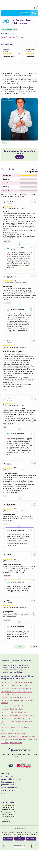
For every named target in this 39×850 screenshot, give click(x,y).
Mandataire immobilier (10, 663)
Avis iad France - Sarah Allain (12, 672)
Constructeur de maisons (9, 807)
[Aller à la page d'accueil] (4, 846)
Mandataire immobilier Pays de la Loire (16, 665)
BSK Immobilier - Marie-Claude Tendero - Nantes (18, 736)
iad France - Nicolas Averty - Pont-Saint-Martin (17, 715)
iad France (19, 157)
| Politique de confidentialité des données (15, 834)
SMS (20, 839)
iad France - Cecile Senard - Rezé (12, 730)
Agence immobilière (7, 805)
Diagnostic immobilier (8, 816)
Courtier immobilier (7, 809)
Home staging (5, 821)
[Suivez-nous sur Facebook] (21, 760)
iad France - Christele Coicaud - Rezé (14, 712)
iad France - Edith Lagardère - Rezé (13, 706)
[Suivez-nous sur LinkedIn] (18, 760)
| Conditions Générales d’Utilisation (26, 832)
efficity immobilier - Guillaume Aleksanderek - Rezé (19, 740)
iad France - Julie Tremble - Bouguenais (15, 685)
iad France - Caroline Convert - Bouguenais (16, 689)
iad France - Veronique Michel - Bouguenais (16, 682)
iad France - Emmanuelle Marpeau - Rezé (15, 718)
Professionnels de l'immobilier (21, 660)
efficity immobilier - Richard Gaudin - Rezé (16, 697)
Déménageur (5, 819)
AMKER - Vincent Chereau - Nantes (13, 733)
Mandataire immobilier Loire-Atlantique (16, 667)
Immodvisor (5, 660)
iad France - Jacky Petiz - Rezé (11, 743)
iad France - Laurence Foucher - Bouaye (15, 727)
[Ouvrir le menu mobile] (34, 846)
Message (32, 839)
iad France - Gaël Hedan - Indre (12, 709)
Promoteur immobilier (8, 814)
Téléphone (9, 839)
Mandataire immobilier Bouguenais (14, 670)
